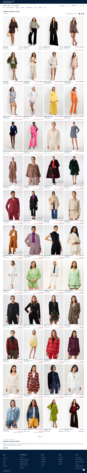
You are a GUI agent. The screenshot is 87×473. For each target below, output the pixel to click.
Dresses (22, 7)
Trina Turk (5, 457)
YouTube (60, 461)
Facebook (61, 457)
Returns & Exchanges (24, 459)
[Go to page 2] (47, 435)
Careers (42, 463)
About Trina (43, 457)
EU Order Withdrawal (79, 461)
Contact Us (22, 457)
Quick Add (13, 45)
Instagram (61, 459)
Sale (45, 7)
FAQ (42, 466)
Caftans (17, 7)
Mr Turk (40, 7)
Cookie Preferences (79, 466)
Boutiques (43, 459)
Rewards (21, 468)
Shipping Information (24, 463)
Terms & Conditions (79, 459)
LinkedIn (60, 463)
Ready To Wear (10, 7)
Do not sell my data (79, 468)
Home (35, 7)
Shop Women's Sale (7, 2)
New (4, 7)
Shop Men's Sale (14, 2)
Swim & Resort (29, 7)
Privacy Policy (78, 457)
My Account (22, 466)
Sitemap (77, 463)
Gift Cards (5, 466)
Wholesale (43, 461)
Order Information (23, 461)
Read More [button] (5, 447)
